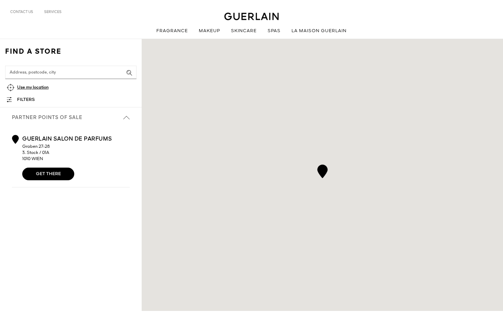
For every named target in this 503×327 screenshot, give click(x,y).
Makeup (209, 31)
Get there (48, 174)
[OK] (129, 73)
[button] (322, 170)
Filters (26, 99)
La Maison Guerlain (319, 31)
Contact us (21, 12)
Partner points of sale (47, 117)
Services (53, 12)
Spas (274, 31)
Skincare (244, 31)
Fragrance (172, 31)
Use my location (33, 87)
